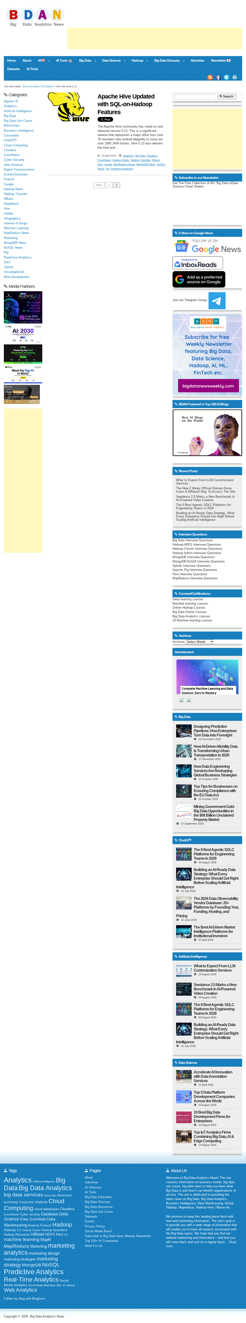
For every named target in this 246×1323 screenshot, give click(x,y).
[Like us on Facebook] (218, 77)
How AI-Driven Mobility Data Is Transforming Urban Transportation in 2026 (216, 750)
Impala (108, 164)
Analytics (128, 155)
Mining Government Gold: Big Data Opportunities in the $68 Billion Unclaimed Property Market (214, 813)
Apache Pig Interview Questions (194, 570)
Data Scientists (33, 1219)
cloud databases (46, 1209)
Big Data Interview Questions (192, 540)
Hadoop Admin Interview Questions (196, 553)
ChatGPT (10, 140)
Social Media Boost (98, 1231)
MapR (45, 1239)
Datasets (13, 69)
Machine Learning (16, 228)
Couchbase (104, 160)
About (26, 60)
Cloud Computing (16, 145)
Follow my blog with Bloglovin (24, 1298)
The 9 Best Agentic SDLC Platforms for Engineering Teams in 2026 (203, 506)
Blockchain (11, 125)
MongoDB (31, 1265)
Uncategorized (14, 272)
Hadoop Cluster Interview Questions (197, 548)
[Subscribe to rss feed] (210, 77)
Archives (178, 642)
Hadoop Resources (17, 1234)
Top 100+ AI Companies (101, 1241)
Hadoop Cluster (31, 1230)
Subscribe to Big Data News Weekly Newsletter (118, 1236)
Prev (99, 185)
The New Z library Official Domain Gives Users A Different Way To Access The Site (205, 490)
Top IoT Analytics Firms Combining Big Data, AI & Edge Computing (214, 1136)
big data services (23, 1194)
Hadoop (135, 60)
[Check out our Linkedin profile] (235, 77)
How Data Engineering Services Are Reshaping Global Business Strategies (215, 770)
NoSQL (51, 1265)
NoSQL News (13, 247)
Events (90, 1221)
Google (9, 184)
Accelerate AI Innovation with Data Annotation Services (213, 1076)
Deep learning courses (187, 599)
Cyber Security (14, 159)
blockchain (50, 1195)
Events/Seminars (16, 174)
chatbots (41, 1202)
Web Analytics (20, 1290)
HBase (156, 160)
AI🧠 (40, 60)
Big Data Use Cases (18, 121)
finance (33, 1225)
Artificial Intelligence (18, 111)
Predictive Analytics (122, 168)
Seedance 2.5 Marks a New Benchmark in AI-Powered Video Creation (205, 498)
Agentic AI (11, 101)
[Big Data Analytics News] (40, 26)
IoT (66, 1234)
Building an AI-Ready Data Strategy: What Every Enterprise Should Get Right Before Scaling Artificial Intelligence (205, 516)
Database (49, 1214)
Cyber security (30, 1214)
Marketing (11, 238)
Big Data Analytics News (38, 86)
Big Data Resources (99, 1207)
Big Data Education (98, 1197)
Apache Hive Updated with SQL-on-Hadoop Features (126, 104)
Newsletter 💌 (221, 60)
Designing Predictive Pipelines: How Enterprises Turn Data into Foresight (215, 730)
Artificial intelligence (44, 1181)
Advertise (197, 60)
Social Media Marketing (41, 1285)
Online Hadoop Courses (188, 607)
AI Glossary (93, 1187)
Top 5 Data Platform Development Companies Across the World (214, 1096)
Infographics (12, 218)
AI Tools (32, 69)
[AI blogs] (207, 456)
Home (11, 60)
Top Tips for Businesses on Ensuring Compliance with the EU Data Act (216, 790)
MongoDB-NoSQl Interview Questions (198, 561)
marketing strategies (20, 1259)
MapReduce (16, 1246)
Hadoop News (120, 160)
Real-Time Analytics (31, 1279)
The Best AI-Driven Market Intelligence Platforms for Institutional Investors (214, 931)
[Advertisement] (154, 38)
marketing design (44, 1253)
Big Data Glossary (165, 60)
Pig (107, 168)
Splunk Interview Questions (191, 566)
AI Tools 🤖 (64, 60)
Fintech (9, 179)
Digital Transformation (19, 169)
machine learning (21, 1239)
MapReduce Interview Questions (195, 578)
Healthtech (11, 204)
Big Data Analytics (45, 1188)
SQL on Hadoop (65, 1285)
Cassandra (11, 135)
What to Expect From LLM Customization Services (214, 968)
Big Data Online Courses (189, 612)
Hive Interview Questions (189, 574)
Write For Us (93, 1246)
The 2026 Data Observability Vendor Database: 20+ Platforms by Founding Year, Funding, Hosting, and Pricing (207, 907)
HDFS (50, 1234)
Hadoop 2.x (12, 1230)
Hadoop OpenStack (54, 1230)
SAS (7, 262)
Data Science (110, 60)
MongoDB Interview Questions (193, 557)
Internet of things (15, 223)
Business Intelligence (19, 130)
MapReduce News (124, 164)
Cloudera (152, 155)
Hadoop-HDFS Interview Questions (196, 544)
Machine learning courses (190, 603)
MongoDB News (145, 164)
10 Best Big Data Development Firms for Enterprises (212, 1116)
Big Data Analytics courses (191, 616)
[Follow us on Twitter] (227, 77)
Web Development (16, 277)
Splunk (8, 267)
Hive (100, 164)
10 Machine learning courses (192, 620)
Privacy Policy (95, 1226)
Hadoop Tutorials (140, 160)
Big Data (83, 60)
